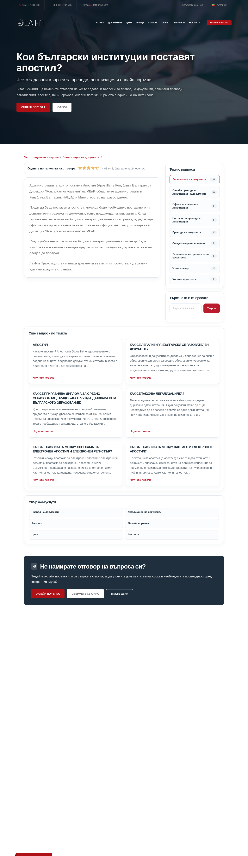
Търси (211, 308)
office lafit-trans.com (96, 5)
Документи (115, 22)
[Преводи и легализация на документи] (31, 23)
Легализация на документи (81, 157)
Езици (140, 22)
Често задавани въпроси (41, 157)
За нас (165, 22)
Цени (129, 22)
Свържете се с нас (192, 5)
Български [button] (221, 5)
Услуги (100, 22)
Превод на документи (45, 512)
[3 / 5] (88, 168)
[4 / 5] (93, 168)
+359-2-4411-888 (30, 5)
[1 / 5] (80, 168)
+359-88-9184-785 (62, 5)
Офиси (152, 22)
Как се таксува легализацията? (157, 394)
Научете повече (43, 377)
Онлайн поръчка (219, 22)
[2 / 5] (84, 168)
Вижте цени (119, 593)
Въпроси (179, 22)
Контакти (194, 22)
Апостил (40, 345)
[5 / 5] (97, 168)
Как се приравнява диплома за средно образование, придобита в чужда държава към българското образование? (74, 398)
